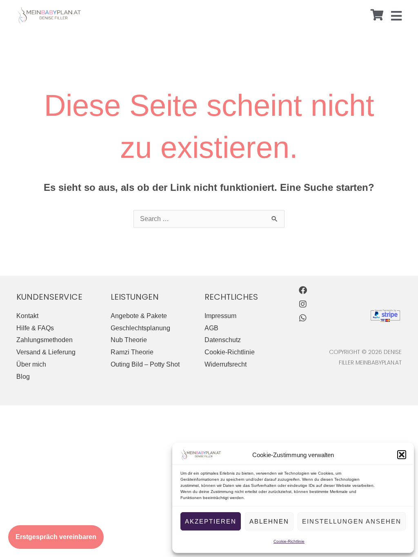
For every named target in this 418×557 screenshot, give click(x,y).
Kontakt (27, 315)
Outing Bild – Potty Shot (145, 364)
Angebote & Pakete (139, 315)
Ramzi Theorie (132, 352)
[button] (402, 455)
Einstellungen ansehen (351, 521)
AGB (211, 328)
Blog (23, 376)
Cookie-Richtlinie (289, 541)
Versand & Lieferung (46, 352)
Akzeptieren (210, 521)
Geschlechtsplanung (140, 328)
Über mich (31, 364)
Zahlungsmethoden (44, 339)
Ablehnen (269, 521)
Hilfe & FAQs (35, 328)
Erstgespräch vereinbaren (56, 536)
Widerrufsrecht (226, 364)
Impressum (220, 315)
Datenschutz (223, 339)
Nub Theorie (129, 339)
